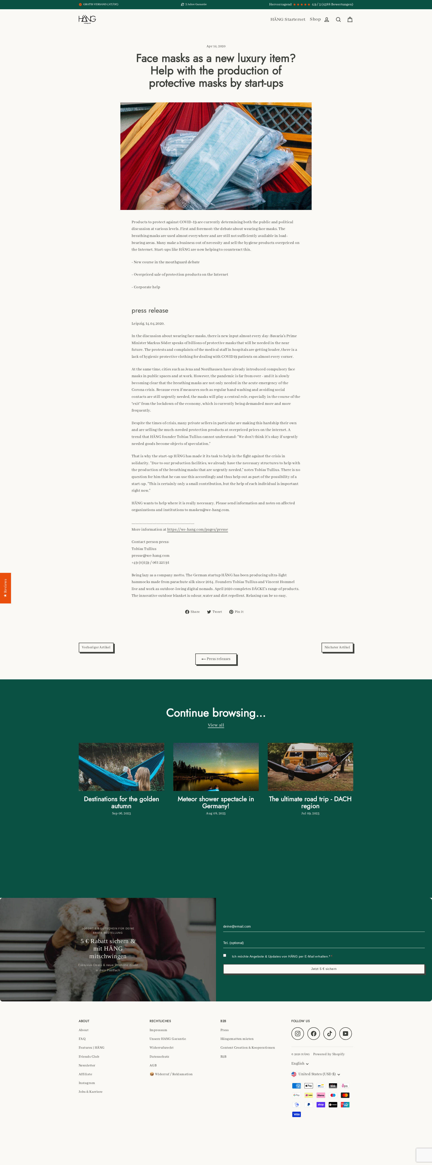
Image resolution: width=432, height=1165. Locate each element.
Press (224, 1030)
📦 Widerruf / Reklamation (171, 1074)
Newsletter (87, 1066)
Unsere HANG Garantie (168, 1039)
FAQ (82, 1039)
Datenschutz (159, 1057)
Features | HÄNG (92, 1048)
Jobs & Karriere (91, 1092)
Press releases (218, 659)
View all (216, 725)
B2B (223, 1057)
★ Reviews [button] (5, 588)
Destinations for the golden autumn (121, 802)
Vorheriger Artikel (96, 647)
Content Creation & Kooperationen (247, 1048)
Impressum (158, 1030)
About (83, 1030)
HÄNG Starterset (288, 19)
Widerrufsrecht (161, 1048)
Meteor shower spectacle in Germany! (216, 802)
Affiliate (85, 1074)
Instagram (87, 1083)
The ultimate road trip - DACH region (310, 802)
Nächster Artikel (337, 647)
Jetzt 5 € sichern (324, 969)
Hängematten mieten (237, 1039)
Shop (315, 19)
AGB (153, 1066)
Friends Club (89, 1057)
